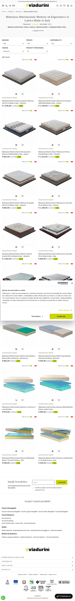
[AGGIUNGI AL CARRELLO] (16, 400)
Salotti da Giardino (26, 537)
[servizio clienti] (6, 5)
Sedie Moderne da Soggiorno (40, 530)
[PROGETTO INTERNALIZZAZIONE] (19, 582)
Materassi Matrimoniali (31, 11)
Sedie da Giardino (56, 530)
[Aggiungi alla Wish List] (22, 93)
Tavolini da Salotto (7, 521)
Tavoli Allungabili (9, 508)
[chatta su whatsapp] (3, 598)
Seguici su (6, 570)
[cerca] (57, 5)
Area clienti (7, 565)
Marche (5, 40)
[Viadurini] (37, 5)
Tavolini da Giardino (52, 537)
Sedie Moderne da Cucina (21, 530)
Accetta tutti (61, 316)
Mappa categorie (33, 574)
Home (4, 11)
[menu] (71, 5)
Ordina (5, 48)
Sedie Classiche (7, 530)
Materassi (19, 11)
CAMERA (11, 11)
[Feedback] (10, 5)
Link (43, 490)
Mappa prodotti (22, 574)
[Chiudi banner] (72, 283)
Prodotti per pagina (35, 48)
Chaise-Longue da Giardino (10, 537)
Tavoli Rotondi (6, 518)
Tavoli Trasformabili (8, 523)
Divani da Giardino (39, 537)
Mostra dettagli (64, 310)
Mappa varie (52, 574)
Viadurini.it (7, 561)
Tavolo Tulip (19, 523)
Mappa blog (43, 574)
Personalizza (36, 316)
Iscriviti (62, 482)
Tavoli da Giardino (30, 523)
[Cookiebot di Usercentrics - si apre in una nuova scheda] (59, 283)
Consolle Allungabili (61, 511)
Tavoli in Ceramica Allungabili (11, 511)
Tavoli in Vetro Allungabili (46, 511)
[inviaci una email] (3, 5)
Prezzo (29, 40)
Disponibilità (55, 40)
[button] (13, 43)
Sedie (4, 527)
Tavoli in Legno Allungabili (29, 511)
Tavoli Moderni (8, 515)
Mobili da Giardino (9, 534)
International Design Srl (13, 557)
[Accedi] (61, 5)
